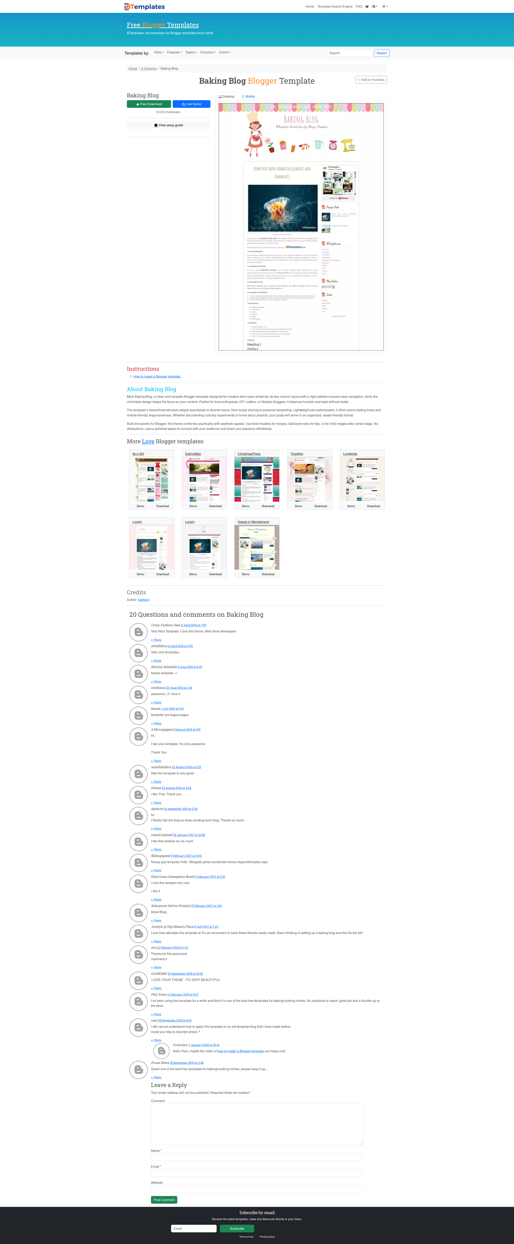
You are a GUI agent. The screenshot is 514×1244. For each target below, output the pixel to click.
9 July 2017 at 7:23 (206, 927)
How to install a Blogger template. (157, 376)
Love (148, 441)
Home (310, 6)
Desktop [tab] (228, 96)
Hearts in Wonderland (253, 521)
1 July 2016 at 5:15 (172, 709)
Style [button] (157, 52)
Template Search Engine (335, 6)
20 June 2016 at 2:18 (179, 688)
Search (382, 53)
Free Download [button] (150, 104)
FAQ (359, 6)
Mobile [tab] (250, 96)
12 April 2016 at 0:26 (180, 646)
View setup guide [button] (170, 125)
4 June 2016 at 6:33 (189, 667)
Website (157, 1182)
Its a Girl (138, 453)
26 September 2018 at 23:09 (185, 974)
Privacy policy (267, 1236)
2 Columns (149, 68)
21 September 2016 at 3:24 (180, 809)
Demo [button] (140, 506)
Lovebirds (350, 453)
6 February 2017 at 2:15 (210, 877)
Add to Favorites (372, 79)
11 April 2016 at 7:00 (193, 625)
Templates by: (136, 53)
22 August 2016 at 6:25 (186, 767)
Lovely (137, 521)
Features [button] (173, 52)
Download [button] (162, 506)
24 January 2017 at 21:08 (189, 835)
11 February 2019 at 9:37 (182, 994)
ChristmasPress (249, 453)
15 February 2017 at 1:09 (206, 906)
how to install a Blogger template (240, 1051)
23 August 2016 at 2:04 (176, 788)
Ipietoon (143, 599)
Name (156, 1150)
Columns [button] (206, 52)
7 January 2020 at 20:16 (204, 1045)
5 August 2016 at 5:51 (187, 729)
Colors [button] (223, 52)
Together (297, 453)
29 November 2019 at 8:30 (175, 1020)
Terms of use (246, 1236)
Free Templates (163, 24)
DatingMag (193, 453)
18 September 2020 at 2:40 (187, 1063)
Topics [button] (190, 52)
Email (156, 1166)
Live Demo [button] (193, 104)
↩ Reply (156, 640)
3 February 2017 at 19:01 (186, 856)
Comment (158, 1100)
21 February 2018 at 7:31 (172, 947)
